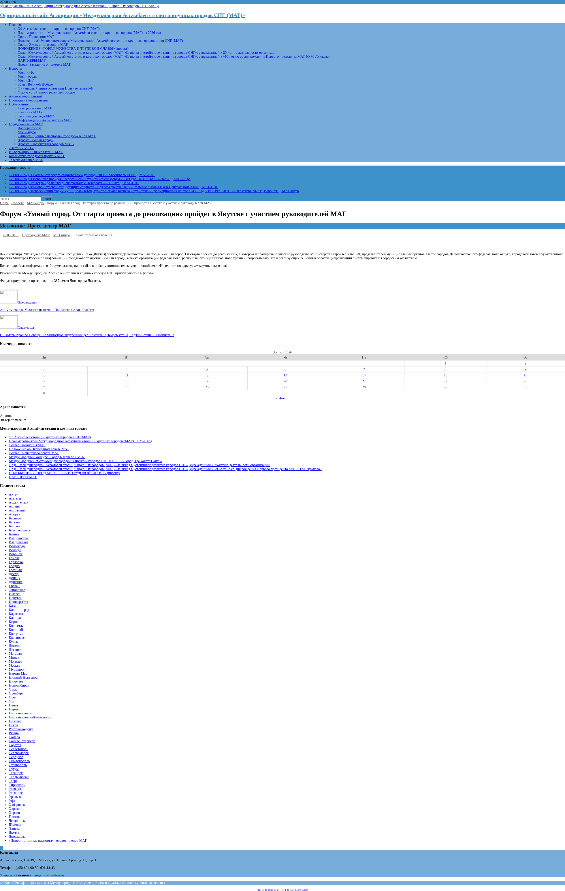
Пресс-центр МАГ (36, 235)
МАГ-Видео (27, 132)
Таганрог (16, 773)
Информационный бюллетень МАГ (45, 120)
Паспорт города (29, 128)
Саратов (15, 745)
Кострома (16, 633)
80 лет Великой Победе (35, 84)
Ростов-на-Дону (21, 729)
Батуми (14, 522)
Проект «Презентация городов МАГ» (46, 144)
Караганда (16, 614)
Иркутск (15, 598)
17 (43, 381)
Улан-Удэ (16, 789)
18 (126, 381)
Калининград (19, 610)
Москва (14, 665)
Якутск (14, 832)
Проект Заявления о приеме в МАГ (44, 64)
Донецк (14, 578)
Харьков (15, 809)
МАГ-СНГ (26, 80)
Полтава (15, 721)
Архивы (6, 416)
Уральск (15, 797)
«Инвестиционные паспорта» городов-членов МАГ (57, 136)
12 (207, 375)
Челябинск (17, 820)
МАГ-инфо (26, 72)
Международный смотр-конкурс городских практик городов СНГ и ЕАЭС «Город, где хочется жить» (85, 461)
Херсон (14, 813)
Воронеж (16, 554)
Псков (13, 725)
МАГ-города (27, 76)
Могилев (15, 661)
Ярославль (17, 836)
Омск (13, 689)
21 (364, 381)
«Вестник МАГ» (30, 112)
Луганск (15, 649)
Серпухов (16, 757)
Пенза (13, 705)
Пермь (14, 709)
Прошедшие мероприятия (28, 100)
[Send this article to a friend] (19, 246)
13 (285, 375)
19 (207, 381)
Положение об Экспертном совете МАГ (39, 449)
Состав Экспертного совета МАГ (43, 44)
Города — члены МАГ (26, 124)
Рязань (14, 733)
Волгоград (17, 546)
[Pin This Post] (12, 246)
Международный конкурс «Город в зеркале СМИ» (47, 457)
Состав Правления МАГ (36, 36)
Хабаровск (17, 805)
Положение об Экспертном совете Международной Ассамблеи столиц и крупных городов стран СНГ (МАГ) (100, 40)
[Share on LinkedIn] (9, 246)
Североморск (19, 753)
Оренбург (16, 693)
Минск (14, 657)
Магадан (15, 653)
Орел (13, 697)
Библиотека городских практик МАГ (37, 156)
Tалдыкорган (19, 777)
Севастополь (18, 749)
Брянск (14, 534)
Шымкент (16, 824)
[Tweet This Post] (5, 246)
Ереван (14, 586)
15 (445, 375)
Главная (15, 25)
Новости (15, 68)
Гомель (14, 558)
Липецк (15, 645)
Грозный (15, 570)
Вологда (15, 550)
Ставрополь (18, 765)
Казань (14, 606)
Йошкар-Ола (18, 602)
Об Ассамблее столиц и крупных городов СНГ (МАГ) (59, 29)
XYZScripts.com (299, 889)
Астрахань (17, 510)
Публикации (18, 104)
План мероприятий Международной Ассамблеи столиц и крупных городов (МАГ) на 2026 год (89, 32)
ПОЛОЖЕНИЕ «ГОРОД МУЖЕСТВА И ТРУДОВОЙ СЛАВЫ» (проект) (73, 48)
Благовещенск (19, 530)
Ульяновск (16, 793)
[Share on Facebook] (2, 246)
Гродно (14, 566)
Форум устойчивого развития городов (46, 92)
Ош (11, 701)
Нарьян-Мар (18, 673)
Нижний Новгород (23, 677)
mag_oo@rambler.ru (49, 875)
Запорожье (17, 590)
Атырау (14, 514)
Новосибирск (19, 685)
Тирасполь (17, 785)
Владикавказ (18, 542)
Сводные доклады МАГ (36, 116)
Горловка (16, 562)
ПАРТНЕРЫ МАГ (32, 60)
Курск (13, 641)
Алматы (15, 498)
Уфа (12, 801)
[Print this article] (22, 246)
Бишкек (15, 526)
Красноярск (17, 637)
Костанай (16, 630)
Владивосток (18, 538)
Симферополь (19, 761)
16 (525, 375)
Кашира (15, 618)
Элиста (14, 828)
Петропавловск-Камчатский (30, 717)
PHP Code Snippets (266, 889)
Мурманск (16, 669)
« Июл (281, 398)
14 (364, 375)
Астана (14, 506)
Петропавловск (20, 713)
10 (43, 375)
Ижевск (15, 594)
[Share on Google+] (16, 246)
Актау (13, 494)
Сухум (14, 769)
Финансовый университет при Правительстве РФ (55, 88)
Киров (14, 622)
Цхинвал (15, 816)
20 (285, 381)
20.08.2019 (11, 235)
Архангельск (18, 502)
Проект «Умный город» (35, 140)
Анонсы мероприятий (25, 96)
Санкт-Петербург (22, 741)
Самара (14, 737)
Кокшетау (16, 626)
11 (126, 375)
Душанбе (16, 582)
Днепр (14, 574)
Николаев (16, 681)
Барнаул (15, 518)
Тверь (13, 781)
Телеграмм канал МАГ (35, 108)
